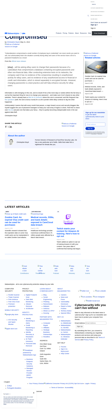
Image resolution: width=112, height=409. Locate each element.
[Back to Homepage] (15, 34)
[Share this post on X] (8, 127)
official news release (19, 61)
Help (89, 33)
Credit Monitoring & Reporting (30, 327)
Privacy (93, 383)
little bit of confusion (35, 97)
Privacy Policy (100, 133)
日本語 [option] (9, 386)
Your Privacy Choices (36, 383)
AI (58, 211)
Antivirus (46, 308)
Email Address (80, 323)
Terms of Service (93, 133)
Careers (63, 295)
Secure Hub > (94, 19)
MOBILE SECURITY (12, 310)
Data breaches (36, 211)
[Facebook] (92, 293)
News (7, 211)
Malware (46, 306)
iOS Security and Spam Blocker (12, 322)
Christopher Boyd (13, 42)
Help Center (65, 353)
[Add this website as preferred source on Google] (56, 45)
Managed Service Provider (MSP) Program (29, 372)
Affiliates (46, 328)
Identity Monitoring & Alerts (30, 321)
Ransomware (48, 304)
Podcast (56, 273)
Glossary (72, 273)
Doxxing (46, 313)
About (77, 33)
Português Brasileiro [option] (14, 388)
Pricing (65, 33)
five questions (9, 100)
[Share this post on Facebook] (6, 127)
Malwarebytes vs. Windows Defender (66, 337)
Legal (87, 383)
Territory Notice (66, 311)
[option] (14, 386)
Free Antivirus (13, 299)
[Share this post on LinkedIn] (11, 127)
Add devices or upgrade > (98, 11)
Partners (71, 33)
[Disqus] (43, 173)
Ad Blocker (29, 308)
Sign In (92, 1)
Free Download (99, 33)
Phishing (46, 302)
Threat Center (40, 273)
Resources (83, 33)
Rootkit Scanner (14, 295)
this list (10, 110)
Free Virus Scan (14, 302)
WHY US (60, 317)
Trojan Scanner (13, 297)
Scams (87, 273)
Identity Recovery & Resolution (30, 334)
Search (88, 15)
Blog (44, 295)
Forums (63, 347)
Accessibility (69, 387)
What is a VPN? (48, 311)
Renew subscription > (96, 15)
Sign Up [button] (90, 128)
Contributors (24, 273)
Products (58, 33)
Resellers (46, 337)
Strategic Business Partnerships (47, 332)
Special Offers (66, 313)
